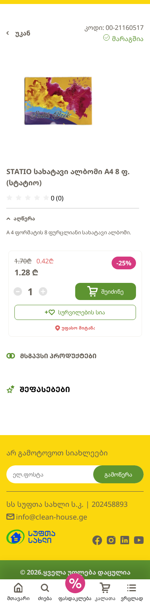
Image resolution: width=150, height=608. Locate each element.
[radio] (9, 198)
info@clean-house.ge (51, 517)
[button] (72, 218)
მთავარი (18, 598)
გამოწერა (118, 474)
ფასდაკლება (75, 598)
